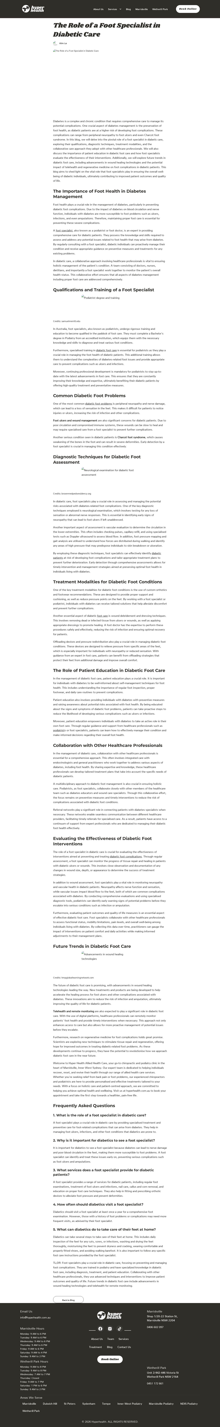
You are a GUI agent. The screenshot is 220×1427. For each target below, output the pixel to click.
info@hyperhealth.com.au (35, 1317)
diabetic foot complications (126, 856)
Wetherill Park (160, 8)
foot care (102, 615)
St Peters (69, 1403)
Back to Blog (68, 1299)
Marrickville (141, 8)
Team (110, 1338)
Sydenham (88, 1403)
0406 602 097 (155, 1326)
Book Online (188, 8)
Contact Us (124, 1346)
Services (124, 1338)
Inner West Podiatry (129, 1403)
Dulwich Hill (50, 1403)
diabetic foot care (106, 349)
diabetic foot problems (98, 403)
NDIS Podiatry (189, 1403)
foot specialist (64, 230)
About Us (98, 8)
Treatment (95, 1346)
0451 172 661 (155, 1383)
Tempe (106, 1403)
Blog (128, 8)
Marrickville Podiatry (161, 1403)
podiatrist (59, 730)
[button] (115, 9)
